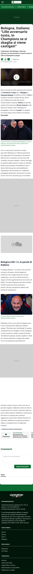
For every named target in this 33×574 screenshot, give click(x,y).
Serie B (3, 534)
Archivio (3, 560)
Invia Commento (22, 467)
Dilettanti (4, 539)
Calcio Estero (21, 7)
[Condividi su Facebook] (5, 59)
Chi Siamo (4, 551)
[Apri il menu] (2, 2)
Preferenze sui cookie (8, 570)
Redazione (4, 548)
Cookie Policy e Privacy (8, 565)
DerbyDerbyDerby (7, 7)
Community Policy (6, 563)
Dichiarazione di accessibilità (10, 567)
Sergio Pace (16, 59)
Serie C (3, 537)
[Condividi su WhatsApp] (2, 59)
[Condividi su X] (8, 59)
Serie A (3, 532)
